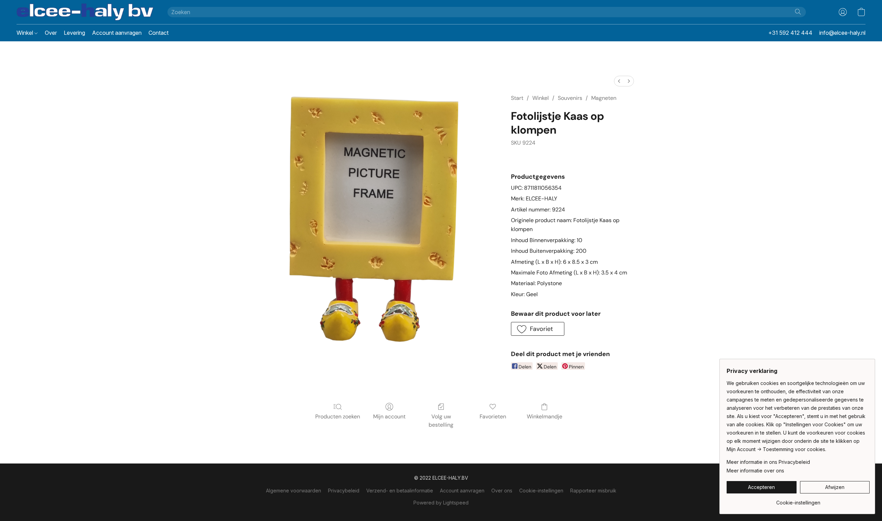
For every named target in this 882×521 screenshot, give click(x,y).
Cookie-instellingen (541, 490)
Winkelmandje (544, 416)
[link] (798, 500)
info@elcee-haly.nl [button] (842, 32)
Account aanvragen (117, 32)
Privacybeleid (343, 490)
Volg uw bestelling (441, 420)
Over (51, 32)
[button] (85, 12)
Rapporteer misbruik (593, 490)
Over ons (501, 490)
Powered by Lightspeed (441, 503)
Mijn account (389, 416)
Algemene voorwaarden (293, 490)
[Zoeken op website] (798, 12)
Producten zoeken (337, 416)
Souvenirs (570, 98)
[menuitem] (619, 81)
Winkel (25, 32)
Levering (74, 32)
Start (517, 98)
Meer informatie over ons (755, 470)
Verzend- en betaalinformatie (399, 490)
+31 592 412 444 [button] (790, 32)
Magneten (603, 98)
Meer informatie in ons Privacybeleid (768, 462)
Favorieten (493, 416)
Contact (158, 32)
